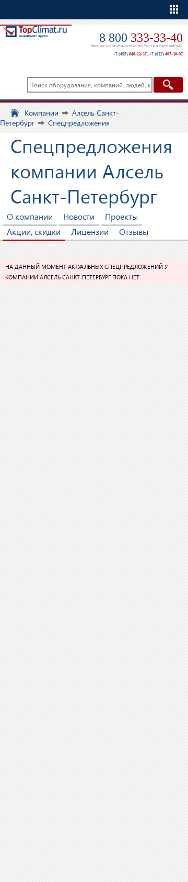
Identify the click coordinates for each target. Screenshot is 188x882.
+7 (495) (130, 54)
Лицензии (90, 231)
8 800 (141, 37)
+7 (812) (166, 54)
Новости (79, 216)
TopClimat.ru (35, 40)
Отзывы (133, 231)
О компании (30, 216)
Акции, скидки (34, 231)
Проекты (121, 216)
